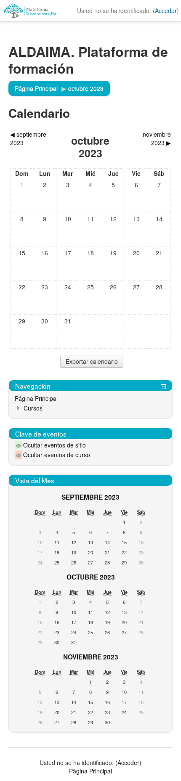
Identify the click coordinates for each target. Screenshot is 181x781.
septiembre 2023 (90, 497)
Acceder (166, 10)
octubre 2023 (86, 88)
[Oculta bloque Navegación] (163, 386)
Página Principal (36, 398)
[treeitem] (90, 398)
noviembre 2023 (90, 657)
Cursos (33, 408)
